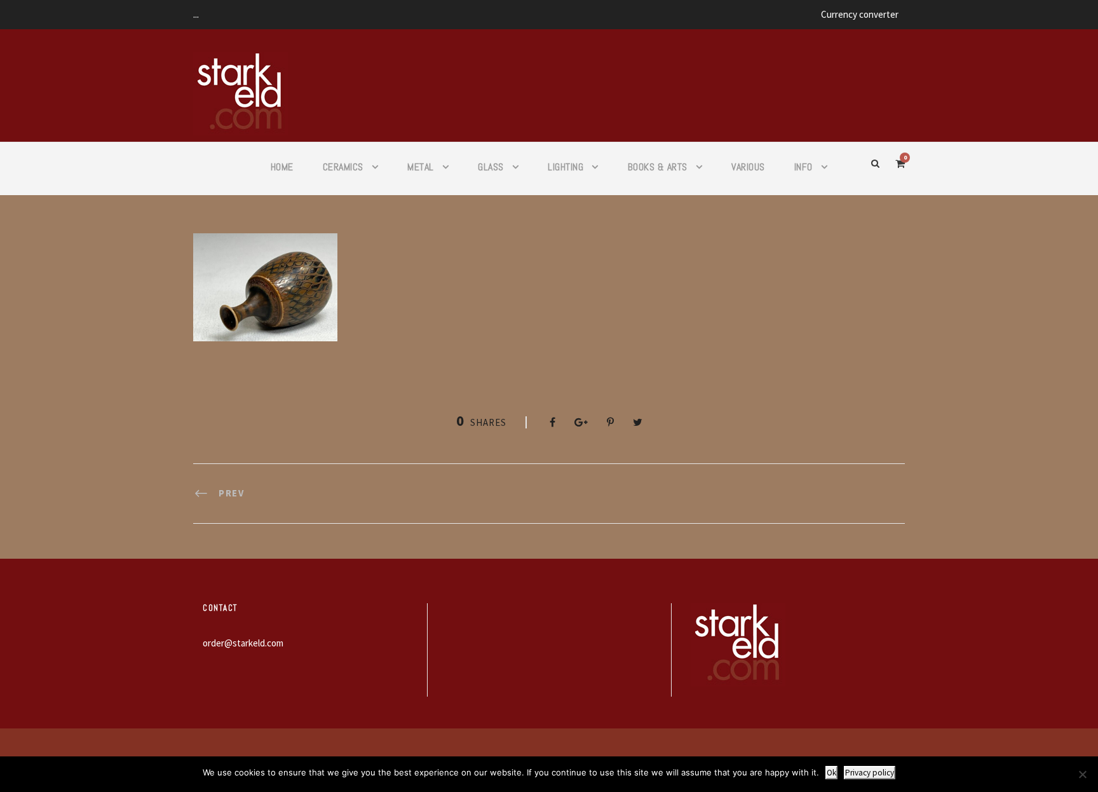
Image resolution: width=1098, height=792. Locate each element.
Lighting (565, 167)
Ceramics (343, 167)
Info (803, 167)
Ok (831, 772)
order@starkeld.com (243, 643)
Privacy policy (869, 772)
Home (282, 167)
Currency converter (859, 14)
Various (748, 167)
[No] (1082, 774)
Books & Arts (658, 167)
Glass (491, 167)
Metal (420, 167)
